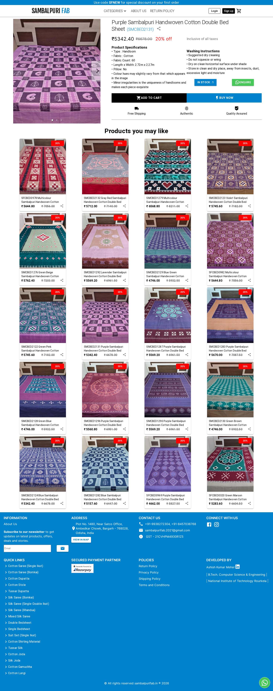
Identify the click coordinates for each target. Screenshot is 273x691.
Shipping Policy (149, 578)
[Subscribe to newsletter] (63, 548)
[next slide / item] (95, 71)
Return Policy (148, 566)
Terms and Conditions (154, 585)
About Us (10, 524)
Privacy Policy (149, 572)
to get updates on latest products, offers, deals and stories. (29, 536)
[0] (239, 11)
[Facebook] (210, 526)
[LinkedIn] (238, 567)
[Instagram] (217, 526)
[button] (52, 120)
